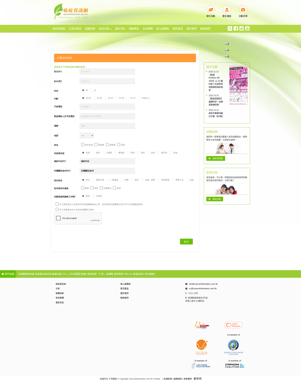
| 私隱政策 (168, 379)
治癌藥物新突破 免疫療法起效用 (34, 274)
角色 (56, 145)
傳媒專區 (134, 28)
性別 (56, 91)
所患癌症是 (59, 153)
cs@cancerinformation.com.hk (203, 288)
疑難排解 (90, 28)
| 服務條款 (177, 379)
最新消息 (120, 28)
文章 (58, 288)
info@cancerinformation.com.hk (203, 284)
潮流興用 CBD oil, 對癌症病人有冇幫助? (134, 274)
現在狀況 (58, 180)
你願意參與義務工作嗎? (65, 196)
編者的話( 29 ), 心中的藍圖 (66, 274)
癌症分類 (104, 28)
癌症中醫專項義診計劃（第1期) (216, 114)
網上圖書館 (162, 28)
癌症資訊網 (59, 28)
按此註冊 (217, 199)
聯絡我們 (205, 28)
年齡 (56, 99)
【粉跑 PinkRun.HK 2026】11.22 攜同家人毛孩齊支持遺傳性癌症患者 (216, 82)
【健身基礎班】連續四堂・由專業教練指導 (216, 101)
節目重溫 (178, 28)
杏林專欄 (148, 28)
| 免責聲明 (187, 379)
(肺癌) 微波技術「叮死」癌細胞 (96, 274)
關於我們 (192, 28)
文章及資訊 (75, 28)
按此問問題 (218, 158)
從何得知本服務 (61, 188)
